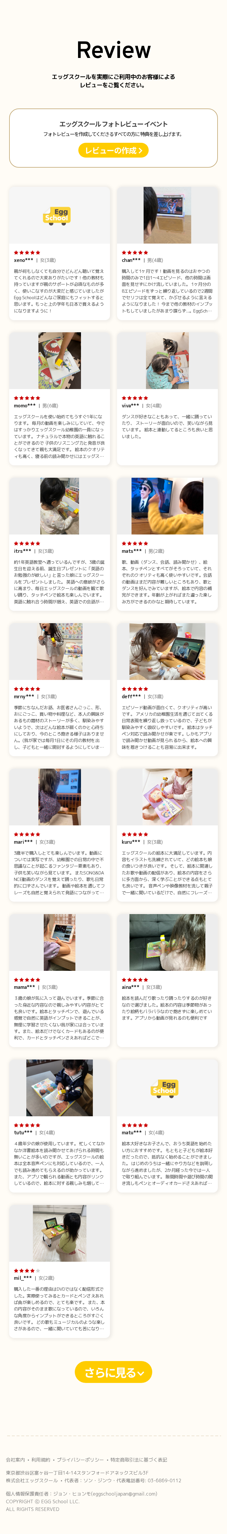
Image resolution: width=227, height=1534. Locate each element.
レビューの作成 (111, 150)
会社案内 (15, 1460)
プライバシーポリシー (80, 1460)
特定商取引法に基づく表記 (139, 1460)
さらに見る (110, 1372)
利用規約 (40, 1460)
